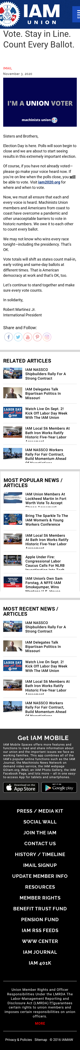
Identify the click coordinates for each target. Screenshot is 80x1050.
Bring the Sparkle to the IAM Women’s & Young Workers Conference (46, 520)
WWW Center (40, 941)
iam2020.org (49, 182)
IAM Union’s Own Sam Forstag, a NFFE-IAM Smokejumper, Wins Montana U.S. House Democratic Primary (44, 587)
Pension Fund (40, 919)
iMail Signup (40, 865)
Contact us (40, 843)
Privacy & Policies (18, 1039)
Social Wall (40, 822)
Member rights (40, 898)
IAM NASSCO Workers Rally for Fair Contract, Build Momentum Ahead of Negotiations (45, 456)
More (40, 1024)
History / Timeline (40, 854)
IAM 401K (40, 963)
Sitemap (41, 1039)
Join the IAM (40, 832)
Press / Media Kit (40, 811)
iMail (7, 68)
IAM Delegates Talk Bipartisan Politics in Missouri (43, 393)
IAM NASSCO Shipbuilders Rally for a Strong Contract (45, 374)
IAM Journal (40, 952)
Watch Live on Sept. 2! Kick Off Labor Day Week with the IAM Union (46, 413)
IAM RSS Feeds (40, 930)
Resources (40, 887)
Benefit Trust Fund (40, 908)
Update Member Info (40, 876)
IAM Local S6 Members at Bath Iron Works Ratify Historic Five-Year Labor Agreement (47, 435)
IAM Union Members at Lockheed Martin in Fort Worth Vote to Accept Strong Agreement (45, 500)
